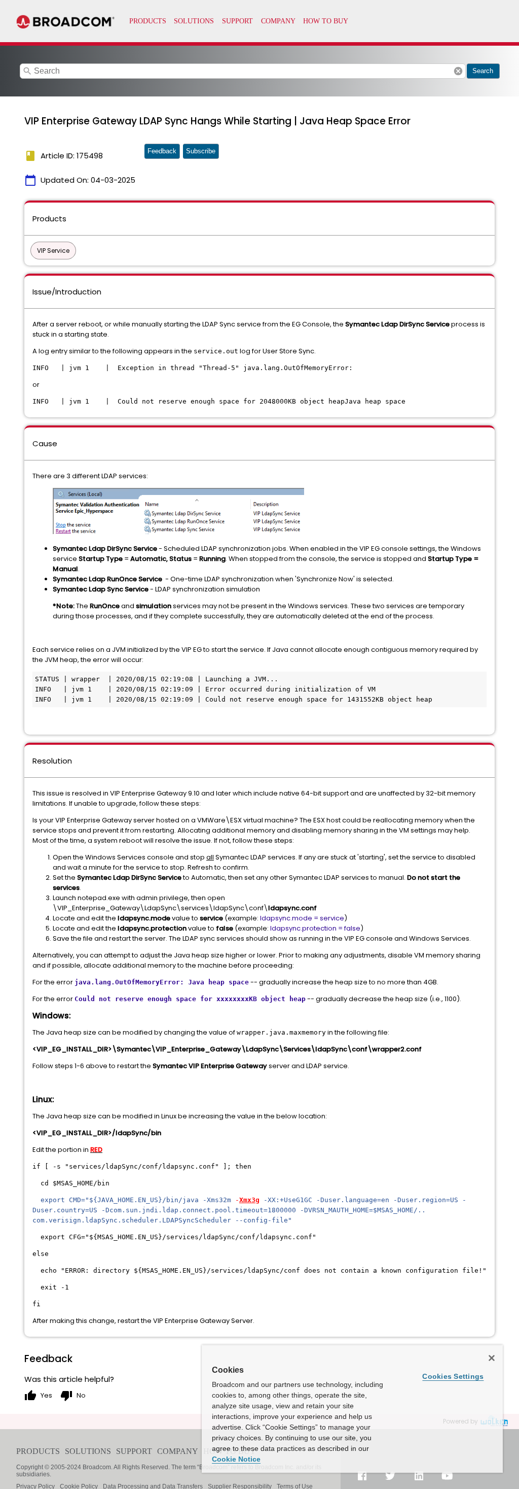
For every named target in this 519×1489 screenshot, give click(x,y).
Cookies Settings (453, 1376)
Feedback (161, 151)
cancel (458, 71)
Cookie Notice (236, 1459)
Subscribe (200, 151)
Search (482, 71)
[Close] (492, 1358)
